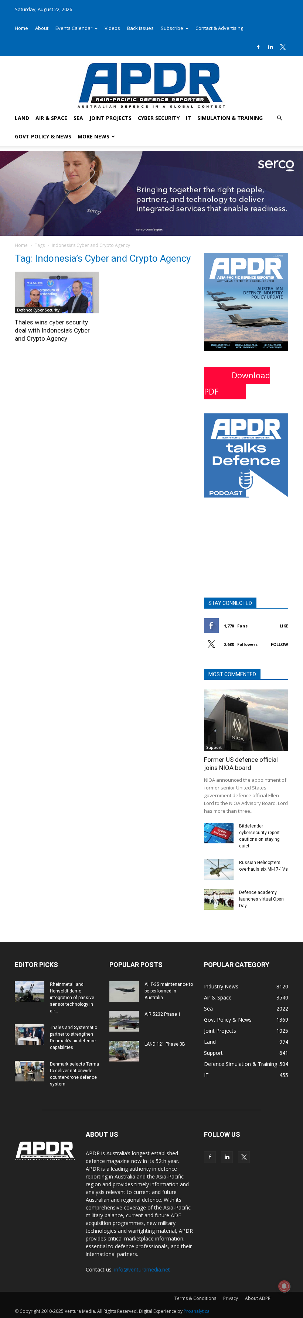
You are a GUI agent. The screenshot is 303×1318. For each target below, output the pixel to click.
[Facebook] (258, 47)
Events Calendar (73, 28)
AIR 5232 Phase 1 (162, 1014)
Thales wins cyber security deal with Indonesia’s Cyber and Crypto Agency (52, 330)
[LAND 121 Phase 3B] (124, 1051)
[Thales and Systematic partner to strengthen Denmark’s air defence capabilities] (29, 1034)
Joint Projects (110, 117)
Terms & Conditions (195, 1298)
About (41, 28)
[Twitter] (282, 47)
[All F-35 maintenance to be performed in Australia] (124, 991)
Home (21, 28)
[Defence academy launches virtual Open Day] (219, 899)
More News (93, 136)
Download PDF (237, 383)
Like (284, 626)
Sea (78, 117)
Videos (112, 28)
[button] (279, 118)
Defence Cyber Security (38, 310)
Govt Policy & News (43, 136)
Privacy (230, 1298)
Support (214, 747)
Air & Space (51, 117)
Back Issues (140, 28)
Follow (279, 644)
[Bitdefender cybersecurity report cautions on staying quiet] (219, 833)
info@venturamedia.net (142, 1269)
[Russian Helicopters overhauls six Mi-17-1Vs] (219, 869)
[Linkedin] (270, 47)
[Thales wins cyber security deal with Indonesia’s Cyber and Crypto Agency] (57, 292)
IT (188, 117)
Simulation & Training (230, 117)
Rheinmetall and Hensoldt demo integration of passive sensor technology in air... (72, 998)
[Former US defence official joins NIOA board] (246, 719)
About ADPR (257, 1298)
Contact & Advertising (219, 28)
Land (22, 117)
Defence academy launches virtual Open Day (261, 899)
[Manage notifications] (284, 1286)
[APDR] (151, 82)
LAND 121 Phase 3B (164, 1044)
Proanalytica (197, 1311)
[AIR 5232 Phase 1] (124, 1021)
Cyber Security (159, 117)
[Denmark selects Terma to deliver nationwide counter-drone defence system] (29, 1071)
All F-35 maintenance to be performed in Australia (168, 991)
